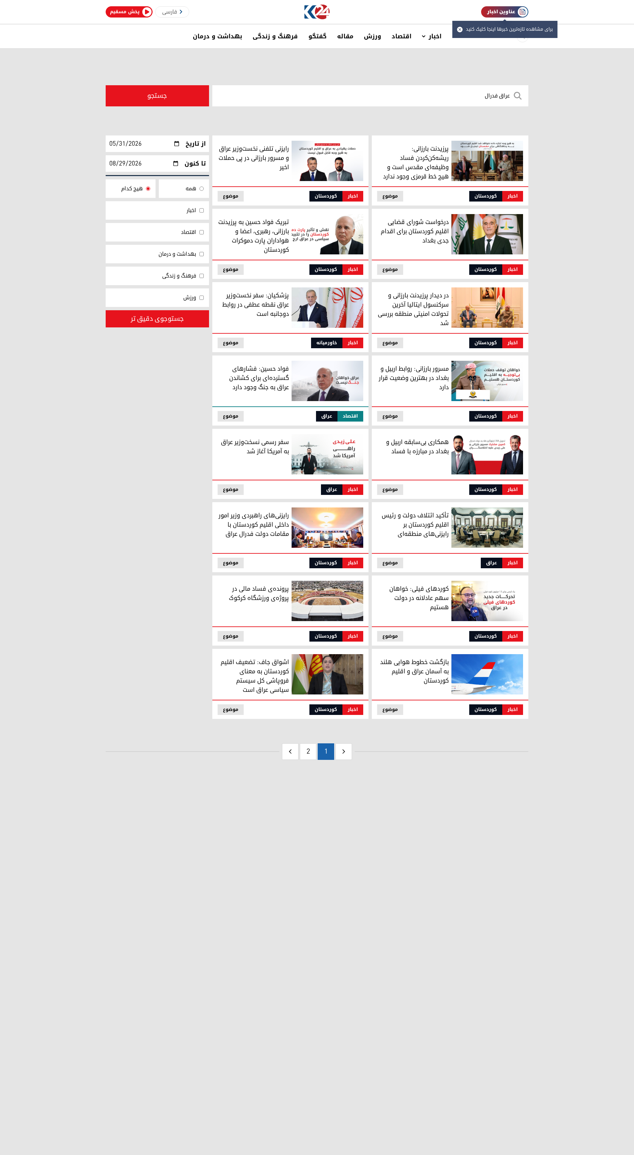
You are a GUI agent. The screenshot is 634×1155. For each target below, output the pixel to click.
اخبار (435, 36)
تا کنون (195, 163)
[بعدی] (290, 751)
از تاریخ (196, 143)
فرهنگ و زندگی (275, 36)
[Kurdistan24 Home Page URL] (317, 12)
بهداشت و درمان (217, 36)
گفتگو (317, 36)
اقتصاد (401, 36)
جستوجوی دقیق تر (157, 319)
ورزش (372, 36)
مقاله (345, 36)
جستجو (157, 96)
